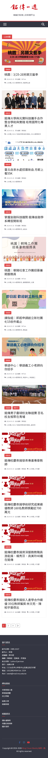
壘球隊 (33, 425)
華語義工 (32, 377)
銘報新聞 (5, 704)
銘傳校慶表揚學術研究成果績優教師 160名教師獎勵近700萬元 (23, 508)
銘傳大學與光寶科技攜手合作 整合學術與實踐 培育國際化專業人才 (23, 122)
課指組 (25, 330)
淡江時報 (5, 696)
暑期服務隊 (26, 282)
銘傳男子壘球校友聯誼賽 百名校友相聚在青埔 (23, 415)
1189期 (8, 83)
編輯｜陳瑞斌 (21, 130)
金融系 (25, 229)
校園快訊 (7, 113)
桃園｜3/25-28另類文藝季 (21, 74)
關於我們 (5, 726)
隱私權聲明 (6, 720)
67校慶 (37, 469)
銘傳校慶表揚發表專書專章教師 (23, 462)
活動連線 (7, 69)
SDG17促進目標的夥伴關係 (21, 134)
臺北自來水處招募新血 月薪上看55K (23, 171)
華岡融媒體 (6, 693)
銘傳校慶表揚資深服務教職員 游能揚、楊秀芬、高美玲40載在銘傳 (23, 556)
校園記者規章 (7, 723)
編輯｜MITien (21, 79)
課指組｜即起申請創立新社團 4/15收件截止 (23, 320)
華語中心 (26, 377)
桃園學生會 (26, 83)
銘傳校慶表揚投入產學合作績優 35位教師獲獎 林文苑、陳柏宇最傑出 (23, 603)
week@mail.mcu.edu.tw (16, 673)
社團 (32, 282)
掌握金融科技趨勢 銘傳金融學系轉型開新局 (23, 219)
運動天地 (16, 408)
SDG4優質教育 (17, 83)
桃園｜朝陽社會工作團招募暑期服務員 (23, 272)
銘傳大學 (5, 701)
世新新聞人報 (7, 690)
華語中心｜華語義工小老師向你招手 (23, 367)
